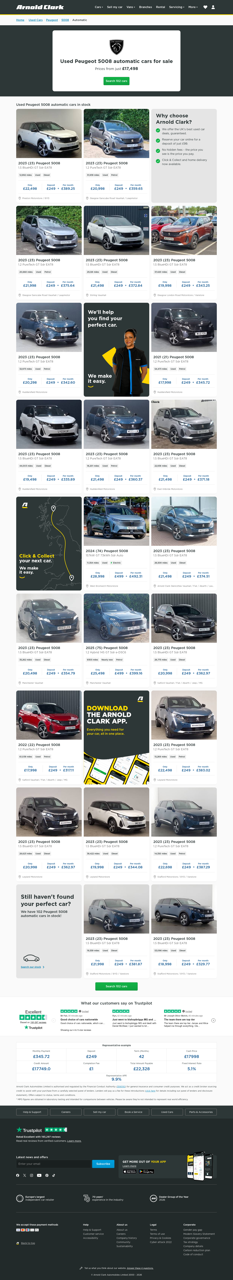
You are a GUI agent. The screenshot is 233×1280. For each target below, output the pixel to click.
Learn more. (74, 1141)
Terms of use (157, 1234)
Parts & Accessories (201, 1112)
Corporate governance (196, 1238)
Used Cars (36, 20)
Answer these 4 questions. (140, 1268)
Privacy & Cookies (160, 1238)
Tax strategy (190, 1242)
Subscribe (103, 1163)
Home (20, 20)
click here (150, 1091)
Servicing (175, 7)
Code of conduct (193, 1254)
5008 (65, 20)
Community (123, 1242)
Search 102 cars (116, 81)
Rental (160, 7)
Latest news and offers (32, 1157)
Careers (65, 1112)
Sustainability (124, 1246)
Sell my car (114, 7)
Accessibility (90, 1238)
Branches (145, 7)
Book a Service (133, 1112)
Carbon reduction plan (196, 1250)
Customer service (93, 1234)
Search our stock (31, 967)
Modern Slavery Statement (199, 1234)
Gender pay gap (192, 1229)
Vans (130, 7)
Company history (126, 1238)
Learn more (129, 1166)
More (192, 7)
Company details (193, 1246)
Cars (98, 7)
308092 (121, 1086)
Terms (153, 1229)
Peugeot (52, 20)
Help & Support (32, 1112)
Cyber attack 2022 (161, 1242)
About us (121, 1229)
